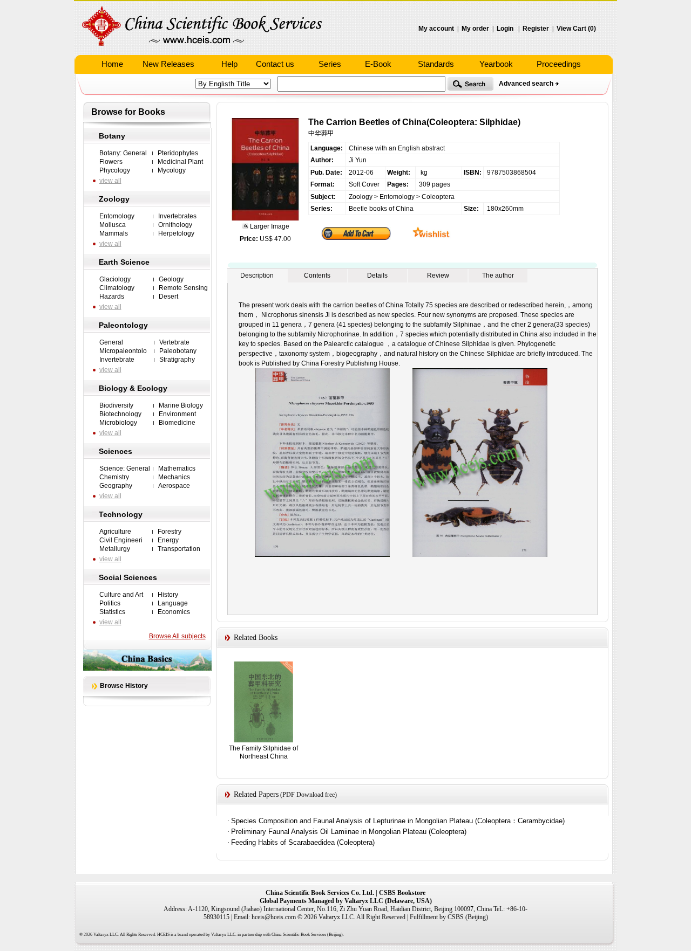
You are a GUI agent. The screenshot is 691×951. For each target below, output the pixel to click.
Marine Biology (181, 405)
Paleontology (123, 325)
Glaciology (115, 279)
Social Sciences (128, 577)
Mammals (113, 233)
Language (173, 603)
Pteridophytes (178, 153)
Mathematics (176, 468)
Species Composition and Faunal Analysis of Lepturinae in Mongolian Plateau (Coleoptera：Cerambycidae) (398, 821)
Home (112, 63)
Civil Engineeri (121, 540)
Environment (177, 414)
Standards (436, 63)
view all (110, 180)
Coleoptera (438, 197)
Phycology (114, 170)
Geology (171, 279)
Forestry (169, 531)
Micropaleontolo (123, 351)
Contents (317, 275)
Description (257, 275)
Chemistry (114, 477)
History (168, 594)
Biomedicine (177, 422)
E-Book (378, 63)
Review (438, 275)
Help (229, 63)
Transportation (179, 549)
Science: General (124, 468)
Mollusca (112, 225)
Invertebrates (177, 216)
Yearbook (496, 63)
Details (377, 275)
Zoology (114, 199)
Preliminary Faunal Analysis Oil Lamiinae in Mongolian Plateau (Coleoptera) (348, 832)
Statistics (112, 612)
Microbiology (118, 422)
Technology (121, 514)
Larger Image (268, 226)
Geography (115, 486)
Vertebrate (174, 342)
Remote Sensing (183, 288)
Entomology (116, 216)
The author (498, 275)
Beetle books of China (381, 208)
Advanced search (526, 83)
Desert (168, 296)
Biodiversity (116, 405)
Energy (168, 540)
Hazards (111, 296)
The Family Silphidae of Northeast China (263, 752)
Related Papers (256, 794)
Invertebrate (116, 359)
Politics (109, 603)
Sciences (115, 451)
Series (330, 63)
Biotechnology (120, 414)
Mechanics (174, 477)
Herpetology (176, 233)
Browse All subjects (177, 636)
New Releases (168, 63)
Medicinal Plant (180, 162)
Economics (174, 612)
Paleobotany (178, 351)
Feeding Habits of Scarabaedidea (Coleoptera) (303, 842)
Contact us (275, 63)
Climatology (116, 288)
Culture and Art (121, 594)
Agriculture (115, 531)
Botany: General (123, 153)
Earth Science (124, 262)
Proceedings (559, 63)
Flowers (111, 162)
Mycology (172, 170)
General (111, 342)
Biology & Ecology (133, 388)
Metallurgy (114, 549)
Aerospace (174, 486)
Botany (112, 136)
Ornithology (175, 225)
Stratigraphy (177, 359)
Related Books (255, 637)
